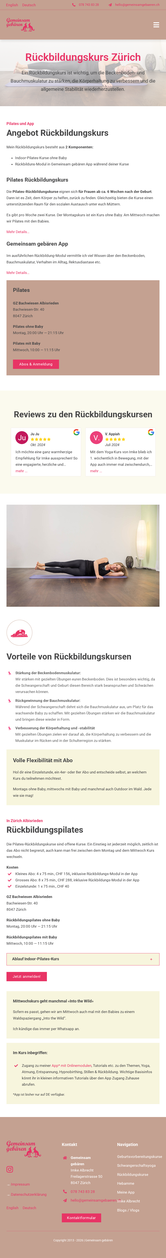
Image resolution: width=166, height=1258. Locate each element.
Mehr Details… (17, 232)
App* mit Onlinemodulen (71, 1065)
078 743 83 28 (89, 5)
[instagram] (9, 1169)
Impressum (20, 1184)
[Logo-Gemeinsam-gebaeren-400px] (20, 20)
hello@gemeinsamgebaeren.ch (137, 5)
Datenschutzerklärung (29, 1194)
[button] (83, 959)
